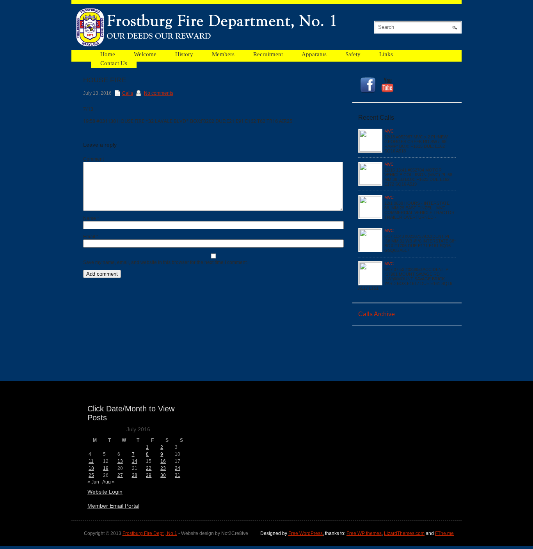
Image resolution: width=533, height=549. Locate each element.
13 (120, 461)
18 (91, 468)
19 (105, 468)
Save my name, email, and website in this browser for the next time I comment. (165, 262)
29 (148, 475)
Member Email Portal (113, 506)
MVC (389, 131)
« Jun (93, 482)
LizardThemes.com (404, 533)
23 (163, 468)
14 (134, 461)
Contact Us (113, 63)
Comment (93, 159)
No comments (158, 93)
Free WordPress (305, 533)
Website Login (105, 492)
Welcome (145, 54)
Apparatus (314, 54)
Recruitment (268, 54)
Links (386, 54)
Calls (127, 93)
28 (134, 475)
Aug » (108, 482)
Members (223, 54)
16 (163, 461)
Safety (353, 54)
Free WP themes (364, 533)
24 (177, 468)
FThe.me (444, 533)
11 (91, 461)
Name (91, 218)
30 (163, 475)
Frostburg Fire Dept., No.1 (150, 533)
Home (107, 54)
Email (90, 236)
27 (120, 475)
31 (177, 475)
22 (148, 468)
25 (91, 475)
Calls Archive (376, 314)
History (184, 54)
